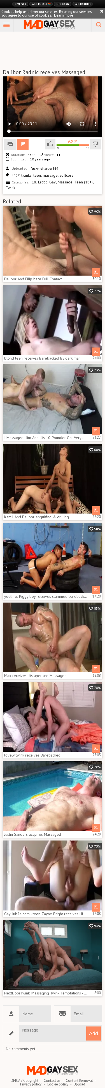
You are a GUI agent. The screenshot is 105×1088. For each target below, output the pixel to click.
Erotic (42, 182)
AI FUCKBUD (83, 4)
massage (50, 175)
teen (37, 175)
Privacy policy (30, 1084)
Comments (10, 144)
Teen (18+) (83, 182)
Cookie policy (57, 1084)
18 (34, 182)
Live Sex (20, 4)
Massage (65, 182)
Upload (79, 1084)
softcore (67, 175)
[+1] (6, 25)
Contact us (52, 1080)
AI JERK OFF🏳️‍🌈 (41, 4)
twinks (26, 175)
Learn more (63, 15)
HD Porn (63, 4)
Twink (10, 187)
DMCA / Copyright (24, 1080)
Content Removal (79, 1080)
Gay (52, 182)
